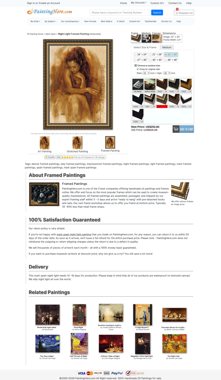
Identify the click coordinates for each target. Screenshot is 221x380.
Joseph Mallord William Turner (112, 328)
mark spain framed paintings (80, 167)
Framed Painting (110, 150)
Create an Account (49, 3)
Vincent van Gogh (49, 358)
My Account (138, 2)
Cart (185, 12)
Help (189, 3)
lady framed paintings (73, 163)
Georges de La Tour (143, 358)
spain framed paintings (50, 167)
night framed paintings (136, 163)
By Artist (35, 21)
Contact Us (175, 3)
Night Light (64, 33)
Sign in (31, 3)
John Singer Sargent (112, 358)
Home (123, 3)
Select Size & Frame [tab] (145, 47)
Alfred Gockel (144, 329)
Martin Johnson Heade (175, 329)
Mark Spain (51, 34)
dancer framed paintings (45, 163)
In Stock (120, 21)
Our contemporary (69, 21)
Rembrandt (49, 329)
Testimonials (150, 21)
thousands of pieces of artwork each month (62, 247)
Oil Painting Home (35, 34)
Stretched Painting (77, 151)
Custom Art (157, 3)
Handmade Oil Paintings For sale (49, 12)
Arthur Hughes (80, 329)
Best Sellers (106, 21)
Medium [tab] (166, 47)
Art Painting (44, 151)
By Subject (50, 21)
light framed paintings (162, 163)
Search (157, 12)
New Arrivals (90, 21)
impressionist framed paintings (104, 163)
